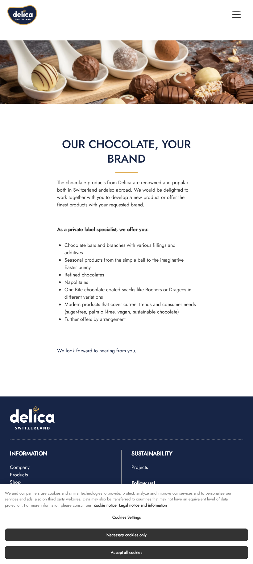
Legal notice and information (143, 505)
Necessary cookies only (126, 535)
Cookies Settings (126, 517)
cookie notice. (106, 505)
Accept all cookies (126, 552)
